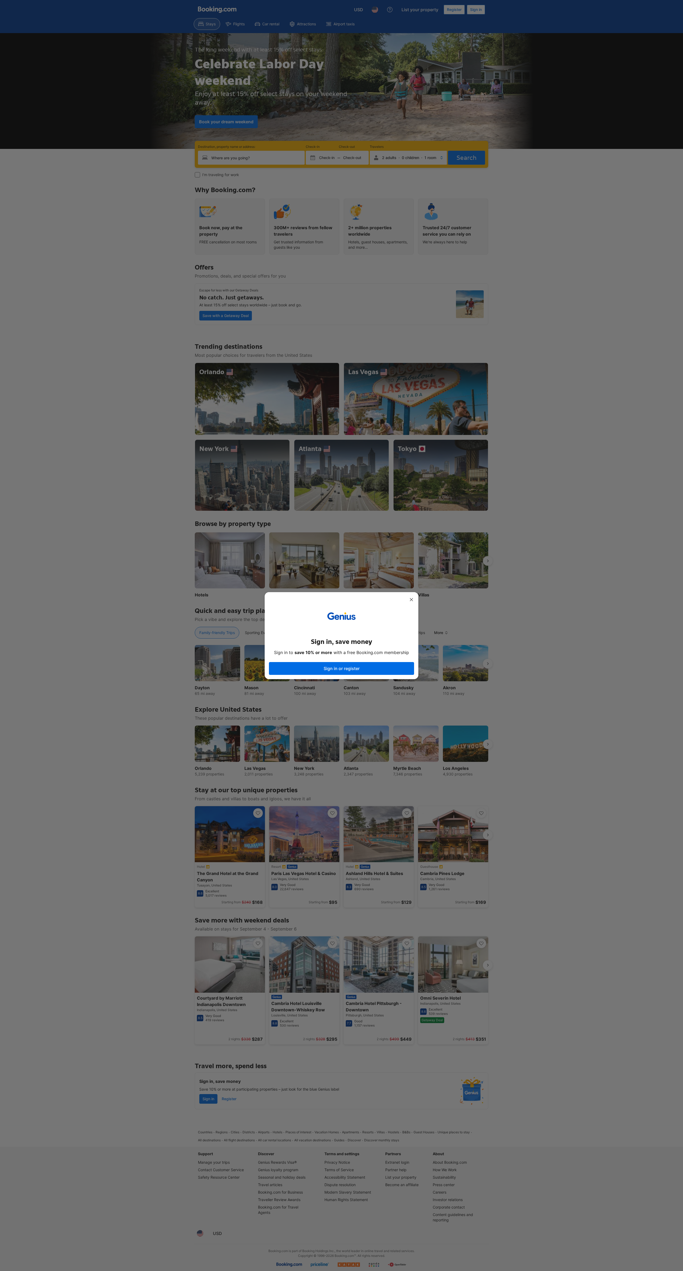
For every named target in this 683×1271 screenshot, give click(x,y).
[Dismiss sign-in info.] (411, 599)
